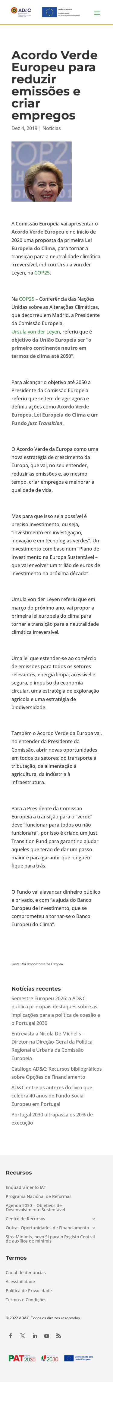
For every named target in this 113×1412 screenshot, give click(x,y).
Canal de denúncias (26, 1273)
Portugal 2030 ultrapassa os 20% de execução (52, 1118)
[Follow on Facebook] (10, 1336)
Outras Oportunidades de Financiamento (47, 1228)
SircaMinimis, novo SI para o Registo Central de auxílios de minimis (50, 1239)
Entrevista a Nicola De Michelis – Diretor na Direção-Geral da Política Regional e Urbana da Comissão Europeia (52, 1046)
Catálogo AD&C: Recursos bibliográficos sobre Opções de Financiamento (56, 1073)
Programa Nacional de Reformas (38, 1196)
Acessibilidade (20, 1282)
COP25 (42, 272)
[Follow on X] (22, 1336)
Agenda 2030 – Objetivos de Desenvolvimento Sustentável (35, 1207)
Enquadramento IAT (26, 1187)
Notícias (51, 128)
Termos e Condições (26, 1300)
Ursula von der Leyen (35, 331)
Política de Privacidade (29, 1291)
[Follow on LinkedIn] (34, 1336)
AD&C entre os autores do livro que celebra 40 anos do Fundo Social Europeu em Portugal (51, 1095)
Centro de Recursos (25, 1219)
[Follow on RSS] (59, 1336)
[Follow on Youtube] (47, 1336)
